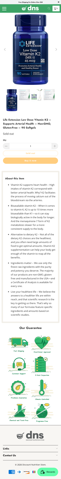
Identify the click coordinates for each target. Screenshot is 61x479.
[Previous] (5, 49)
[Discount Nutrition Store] (30, 8)
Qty (4, 140)
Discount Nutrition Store (34, 464)
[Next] (56, 49)
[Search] (49, 8)
